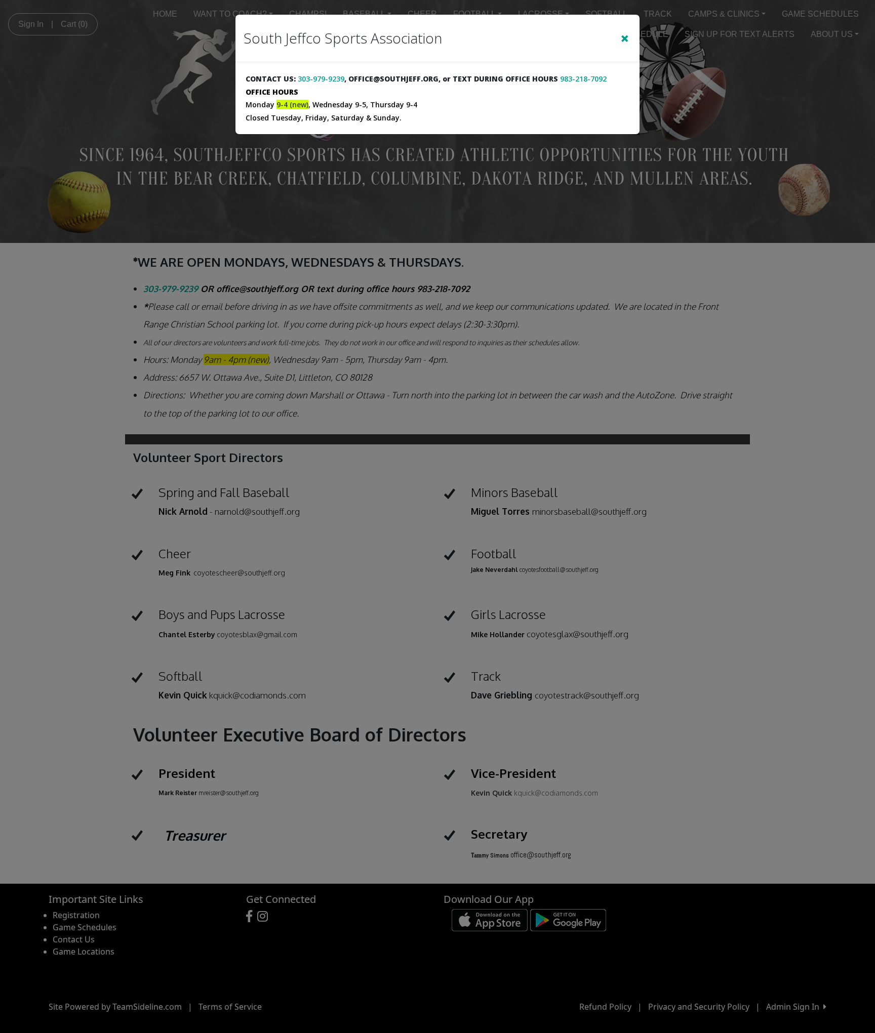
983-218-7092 (583, 79)
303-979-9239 (321, 79)
